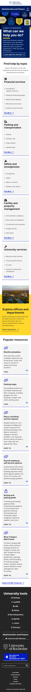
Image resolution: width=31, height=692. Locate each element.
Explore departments (9, 329)
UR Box (16, 610)
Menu (28, 10)
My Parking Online (16, 614)
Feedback (15, 677)
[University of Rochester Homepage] (15, 3)
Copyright (15, 681)
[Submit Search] (26, 666)
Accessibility (15, 672)
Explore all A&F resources (12, 583)
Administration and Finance (13, 9)
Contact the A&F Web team (16, 638)
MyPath (16, 619)
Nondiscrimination (15, 674)
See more (7, 113)
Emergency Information (15, 683)
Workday (16, 598)
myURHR (16, 602)
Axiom (16, 623)
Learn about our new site (13, 54)
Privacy (15, 679)
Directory (16, 627)
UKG (16, 606)
